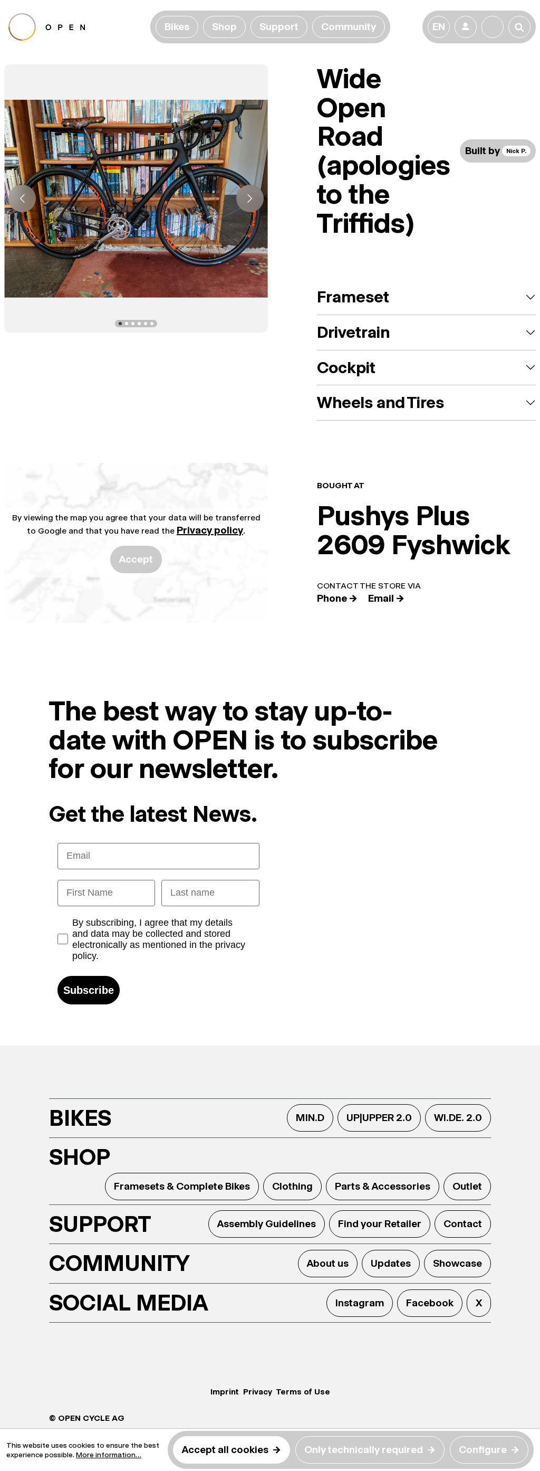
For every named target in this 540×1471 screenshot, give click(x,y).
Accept (136, 559)
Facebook (430, 1303)
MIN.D (310, 1118)
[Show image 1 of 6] (120, 323)
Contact (462, 1224)
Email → (386, 598)
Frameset (353, 297)
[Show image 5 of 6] (145, 323)
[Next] (250, 198)
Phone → (337, 598)
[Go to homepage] (77, 27)
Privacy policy (210, 530)
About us (328, 1263)
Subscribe (88, 990)
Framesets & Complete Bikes (182, 1186)
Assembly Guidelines (266, 1224)
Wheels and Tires (380, 402)
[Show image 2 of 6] (126, 323)
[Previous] (22, 198)
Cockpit (346, 367)
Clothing (292, 1186)
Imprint (224, 1392)
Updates (391, 1263)
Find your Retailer (379, 1224)
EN (438, 27)
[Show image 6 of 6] (151, 323)
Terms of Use (303, 1392)
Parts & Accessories (382, 1186)
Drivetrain (353, 332)
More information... (108, 1454)
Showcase (457, 1263)
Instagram (359, 1303)
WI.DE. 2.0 (458, 1118)
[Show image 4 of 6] (139, 323)
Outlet (467, 1186)
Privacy (257, 1392)
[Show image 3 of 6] (132, 323)
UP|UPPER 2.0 (379, 1118)
